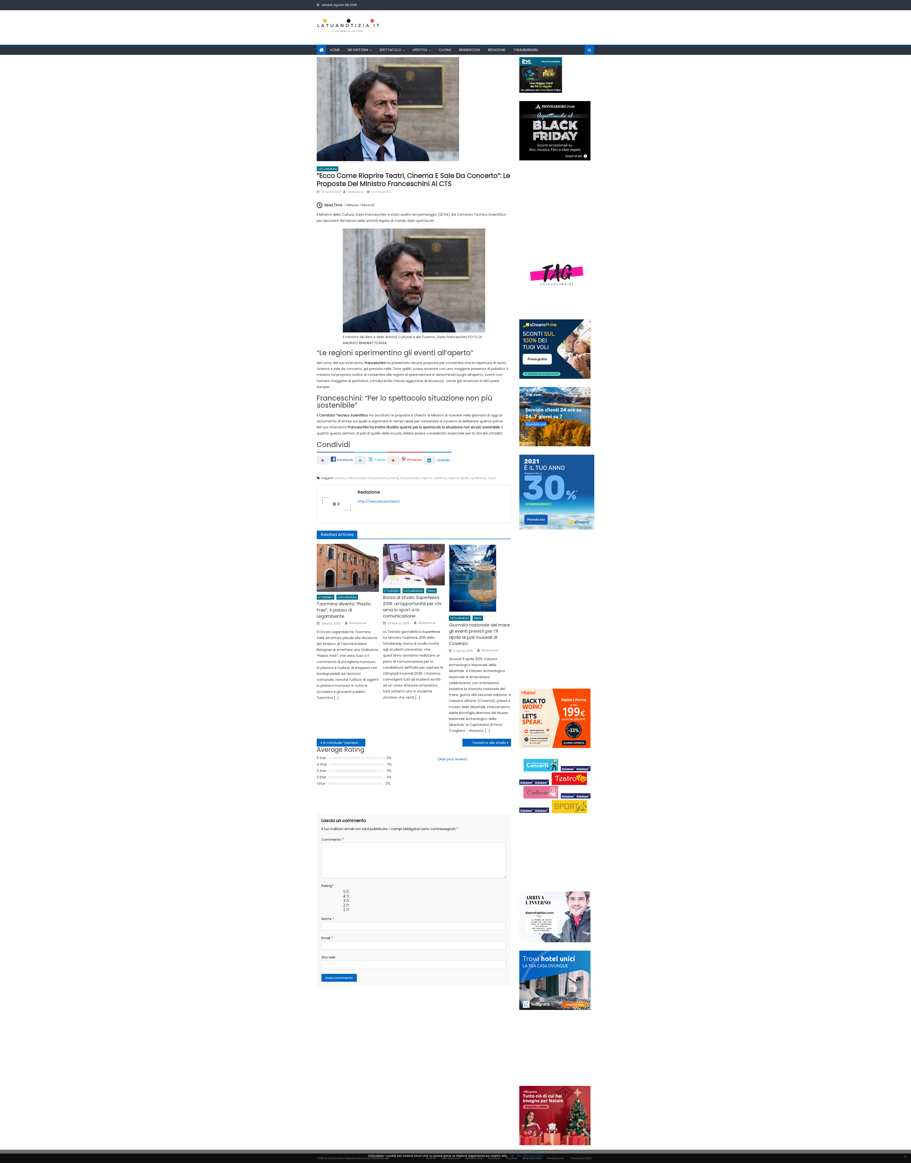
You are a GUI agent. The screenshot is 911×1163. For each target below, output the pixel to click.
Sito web (328, 957)
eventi (394, 478)
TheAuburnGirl (525, 49)
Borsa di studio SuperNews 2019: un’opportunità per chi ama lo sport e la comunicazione (412, 606)
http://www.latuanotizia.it (379, 501)
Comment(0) (381, 192)
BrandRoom (469, 49)
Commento (332, 839)
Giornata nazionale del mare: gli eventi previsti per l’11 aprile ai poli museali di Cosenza (480, 634)
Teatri (492, 478)
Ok (512, 1156)
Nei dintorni (358, 49)
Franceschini (409, 478)
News (431, 591)
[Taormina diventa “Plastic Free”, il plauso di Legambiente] (348, 568)
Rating (327, 885)
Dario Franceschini (373, 478)
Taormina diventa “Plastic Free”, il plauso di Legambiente (344, 610)
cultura (352, 478)
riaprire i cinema (433, 478)
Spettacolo (390, 49)
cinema (340, 478)
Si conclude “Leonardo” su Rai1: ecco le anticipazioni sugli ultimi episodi (344, 742)
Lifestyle (420, 49)
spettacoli (478, 478)
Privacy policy (533, 1156)
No (519, 1156)
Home (335, 49)
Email (327, 938)
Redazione (496, 49)
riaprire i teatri (458, 478)
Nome (327, 918)
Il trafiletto (325, 597)
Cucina (445, 49)
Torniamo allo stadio (489, 742)
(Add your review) (452, 759)
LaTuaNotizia (327, 169)
